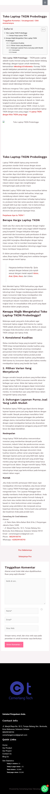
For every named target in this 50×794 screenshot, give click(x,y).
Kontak (14, 52)
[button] (44, 788)
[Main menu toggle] (45, 2)
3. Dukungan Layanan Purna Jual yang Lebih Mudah (26, 48)
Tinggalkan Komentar (11, 21)
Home (4, 745)
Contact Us (7, 754)
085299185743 (15, 537)
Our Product (7, 748)
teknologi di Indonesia (23, 66)
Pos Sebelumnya (25, 550)
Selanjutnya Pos (25, 556)
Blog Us (5, 757)
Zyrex (15, 276)
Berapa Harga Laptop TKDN (18, 35)
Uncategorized (27, 21)
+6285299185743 (18, 540)
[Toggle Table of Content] (42, 30)
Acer (10, 276)
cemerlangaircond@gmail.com (14, 735)
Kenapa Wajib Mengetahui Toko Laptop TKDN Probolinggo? (21, 39)
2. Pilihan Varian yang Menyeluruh (20, 45)
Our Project (7, 751)
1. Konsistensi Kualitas (16, 43)
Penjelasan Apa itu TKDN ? (13, 215)
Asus (21, 276)
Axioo (35, 273)
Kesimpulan (16, 50)
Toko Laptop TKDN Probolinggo (16, 33)
